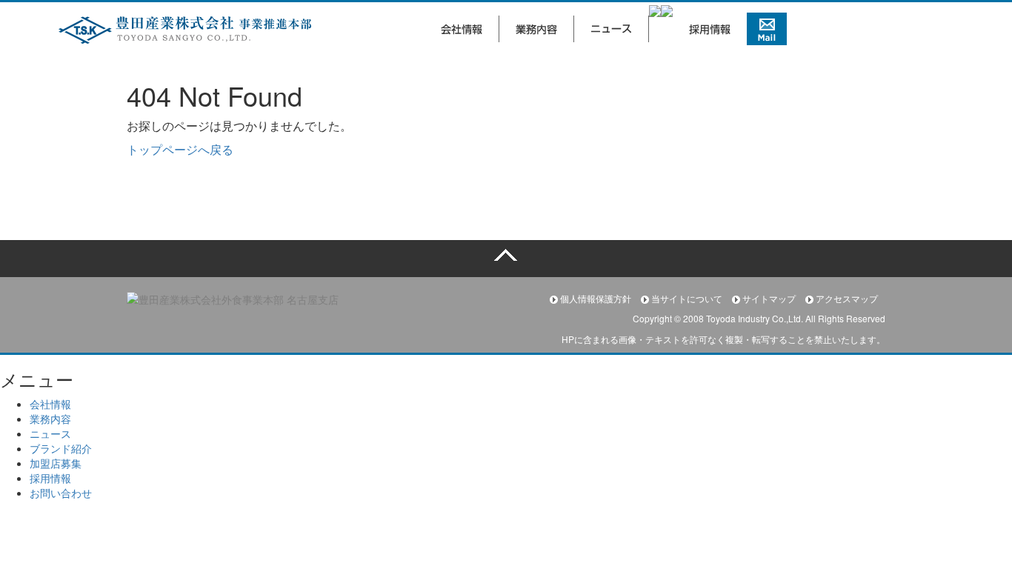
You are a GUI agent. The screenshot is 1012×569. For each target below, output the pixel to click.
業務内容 (50, 418)
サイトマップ (769, 298)
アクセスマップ (845, 298)
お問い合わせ (61, 492)
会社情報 (50, 403)
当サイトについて (687, 298)
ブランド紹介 (61, 448)
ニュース (50, 433)
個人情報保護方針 (595, 298)
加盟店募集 (55, 463)
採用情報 (50, 477)
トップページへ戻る (180, 149)
